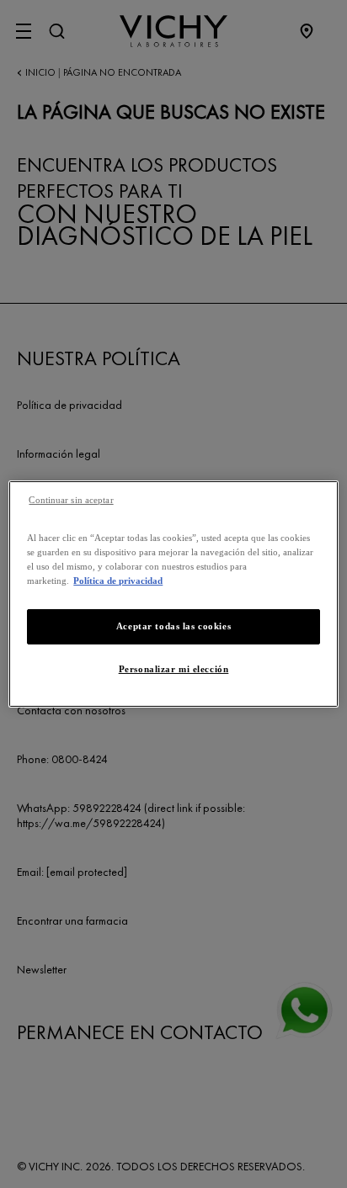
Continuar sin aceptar (71, 500)
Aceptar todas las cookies (173, 626)
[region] (173, 594)
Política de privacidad (118, 580)
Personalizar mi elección (174, 669)
